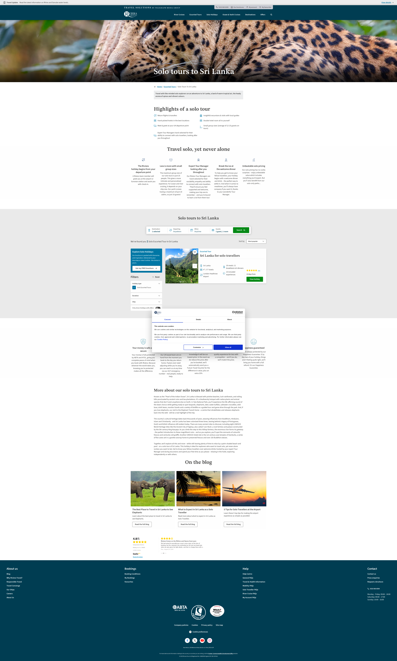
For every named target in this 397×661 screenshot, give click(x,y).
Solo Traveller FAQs (250, 589)
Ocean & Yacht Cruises (231, 14)
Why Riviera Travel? (14, 578)
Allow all (228, 347)
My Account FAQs (249, 597)
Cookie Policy (162, 339)
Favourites (129, 582)
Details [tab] (198, 319)
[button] (195, 266)
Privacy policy (206, 625)
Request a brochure (375, 582)
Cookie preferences (200, 632)
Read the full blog (142, 524)
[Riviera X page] (194, 640)
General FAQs (248, 578)
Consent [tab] (167, 319)
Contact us (371, 574)
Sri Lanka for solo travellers (220, 255)
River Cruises (179, 14)
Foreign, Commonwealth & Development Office (220, 653)
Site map (219, 625)
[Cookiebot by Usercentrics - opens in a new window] (234, 312)
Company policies (181, 625)
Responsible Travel (14, 582)
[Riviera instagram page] (209, 640)
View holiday (255, 279)
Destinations (250, 14)
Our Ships (10, 589)
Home (159, 86)
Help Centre (247, 574)
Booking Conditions (132, 574)
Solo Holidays (212, 14)
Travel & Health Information (254, 582)
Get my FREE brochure (145, 268)
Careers (10, 593)
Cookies (195, 625)
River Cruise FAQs (250, 593)
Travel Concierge (13, 585)
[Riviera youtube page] (202, 640)
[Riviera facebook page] (187, 640)
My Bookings (130, 578)
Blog (8, 574)
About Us (10, 597)
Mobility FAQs (248, 585)
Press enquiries (373, 578)
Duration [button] (135, 296)
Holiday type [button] (136, 283)
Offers (262, 14)
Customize (197, 347)
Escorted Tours (196, 14)
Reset (157, 277)
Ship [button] (134, 302)
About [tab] (229, 319)
